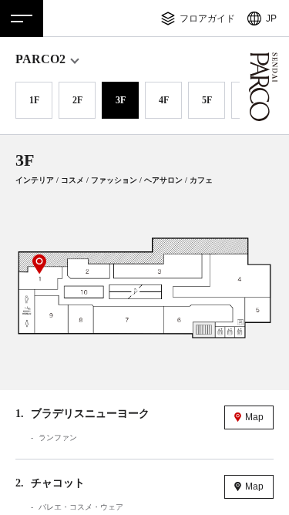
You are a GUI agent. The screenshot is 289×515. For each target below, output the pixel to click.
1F (34, 100)
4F (164, 100)
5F (207, 100)
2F (77, 100)
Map (254, 417)
